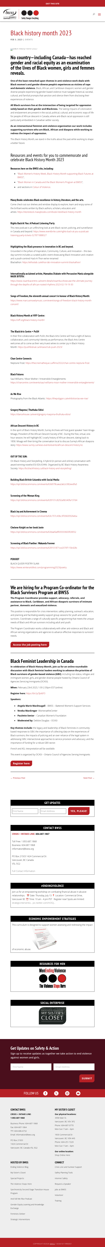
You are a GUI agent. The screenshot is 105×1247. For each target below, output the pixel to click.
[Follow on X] (56, 1093)
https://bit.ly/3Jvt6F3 (35, 693)
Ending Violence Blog (19, 1167)
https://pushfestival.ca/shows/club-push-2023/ (40, 347)
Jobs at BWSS (60, 1189)
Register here (21, 763)
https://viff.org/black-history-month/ (28, 320)
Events (29, 39)
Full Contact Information (23, 871)
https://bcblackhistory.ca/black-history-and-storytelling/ (45, 468)
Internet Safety (61, 1178)
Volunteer (59, 1195)
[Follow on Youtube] (78, 1093)
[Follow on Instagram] (67, 1093)
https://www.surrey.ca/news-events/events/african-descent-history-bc (49, 445)
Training (58, 1200)
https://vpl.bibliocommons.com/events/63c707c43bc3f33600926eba (44, 515)
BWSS (52, 1244)
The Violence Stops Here (21, 1184)
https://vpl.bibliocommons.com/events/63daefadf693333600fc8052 (43, 531)
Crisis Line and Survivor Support (68, 1167)
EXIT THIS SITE (52, 3)
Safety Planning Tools (64, 1172)
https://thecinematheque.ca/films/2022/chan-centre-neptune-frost (57, 362)
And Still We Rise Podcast (21, 1198)
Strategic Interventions (20, 1219)
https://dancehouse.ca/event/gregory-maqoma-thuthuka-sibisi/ (41, 414)
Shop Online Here (62, 1155)
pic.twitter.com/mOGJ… (44, 902)
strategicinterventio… (22, 902)
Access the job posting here (30, 644)
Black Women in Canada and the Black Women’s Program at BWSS (50, 182)
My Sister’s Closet (18, 1172)
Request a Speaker (63, 1184)
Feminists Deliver (18, 1213)
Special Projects (17, 1178)
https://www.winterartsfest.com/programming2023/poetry (39, 567)
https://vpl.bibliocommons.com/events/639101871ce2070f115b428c (44, 547)
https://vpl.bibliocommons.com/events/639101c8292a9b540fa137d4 (44, 500)
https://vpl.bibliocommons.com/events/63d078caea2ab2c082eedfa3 (44, 484)
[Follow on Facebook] (45, 1093)
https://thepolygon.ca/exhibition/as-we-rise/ (67, 398)
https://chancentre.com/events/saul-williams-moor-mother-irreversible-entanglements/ (52, 382)
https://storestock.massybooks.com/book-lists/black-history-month (49, 211)
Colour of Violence (41, 187)
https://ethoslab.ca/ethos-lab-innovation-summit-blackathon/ (51, 262)
